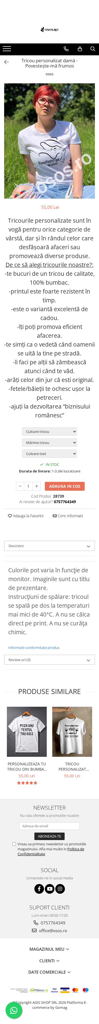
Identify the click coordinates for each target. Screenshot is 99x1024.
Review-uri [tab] (20, 659)
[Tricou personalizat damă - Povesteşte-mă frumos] (49, 141)
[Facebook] (39, 889)
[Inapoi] (4, 62)
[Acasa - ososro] (49, 29)
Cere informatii (70, 515)
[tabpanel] (49, 141)
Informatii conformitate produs (33, 647)
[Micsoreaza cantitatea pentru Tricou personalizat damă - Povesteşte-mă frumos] (20, 486)
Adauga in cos (64, 486)
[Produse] (7, 50)
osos (49, 73)
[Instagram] (60, 889)
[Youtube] (49, 889)
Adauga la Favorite (28, 515)
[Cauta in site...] (93, 48)
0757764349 (52, 923)
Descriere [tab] (16, 545)
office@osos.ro (52, 930)
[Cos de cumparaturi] (80, 48)
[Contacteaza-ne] (66, 48)
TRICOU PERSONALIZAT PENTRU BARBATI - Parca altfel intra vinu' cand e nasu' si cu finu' (72, 766)
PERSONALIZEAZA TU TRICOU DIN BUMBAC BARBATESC (26, 766)
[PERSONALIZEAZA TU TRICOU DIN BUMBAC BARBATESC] (27, 732)
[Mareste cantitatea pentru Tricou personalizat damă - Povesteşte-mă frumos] (36, 486)
